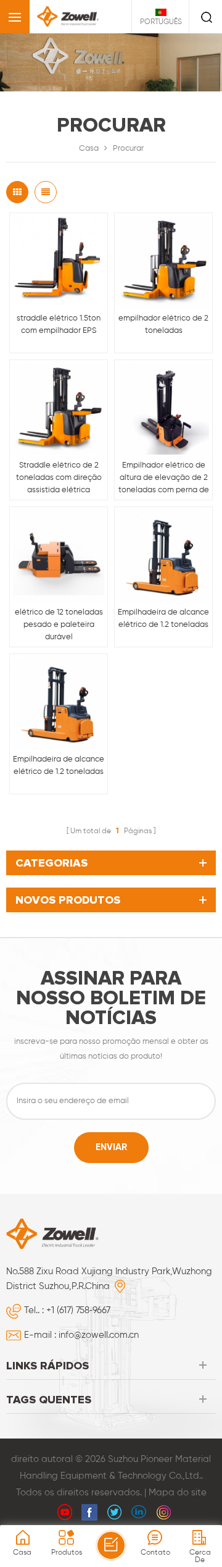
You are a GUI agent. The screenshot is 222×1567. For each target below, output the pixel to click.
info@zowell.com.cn (99, 1335)
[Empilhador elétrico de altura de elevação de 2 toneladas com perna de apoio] (163, 409)
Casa (89, 149)
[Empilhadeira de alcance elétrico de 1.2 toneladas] (163, 556)
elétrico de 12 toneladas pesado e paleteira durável (59, 624)
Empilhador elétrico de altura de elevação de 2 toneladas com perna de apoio (163, 479)
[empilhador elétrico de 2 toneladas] (163, 262)
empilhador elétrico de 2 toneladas (163, 324)
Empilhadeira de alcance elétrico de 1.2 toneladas (163, 618)
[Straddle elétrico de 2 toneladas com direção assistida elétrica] (58, 409)
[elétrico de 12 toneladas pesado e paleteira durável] (58, 556)
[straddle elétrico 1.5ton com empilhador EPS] (58, 262)
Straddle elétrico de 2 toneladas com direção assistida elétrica (59, 477)
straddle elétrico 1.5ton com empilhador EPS (59, 324)
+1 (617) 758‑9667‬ (78, 1310)
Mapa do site (178, 1492)
